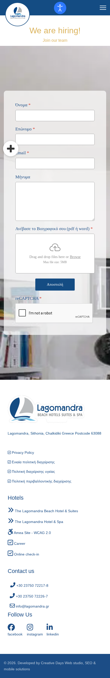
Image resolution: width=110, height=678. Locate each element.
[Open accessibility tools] (60, 8)
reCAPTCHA (28, 298)
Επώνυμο (25, 128)
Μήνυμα (22, 176)
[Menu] (103, 7)
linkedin (53, 634)
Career (19, 543)
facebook (15, 634)
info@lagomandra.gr (32, 606)
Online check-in (26, 554)
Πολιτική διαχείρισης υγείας (33, 471)
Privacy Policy (22, 452)
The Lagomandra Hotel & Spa (38, 522)
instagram (35, 634)
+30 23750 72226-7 (31, 596)
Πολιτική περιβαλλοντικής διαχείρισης (41, 481)
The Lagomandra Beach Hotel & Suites (46, 511)
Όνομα (23, 104)
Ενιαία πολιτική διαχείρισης (33, 462)
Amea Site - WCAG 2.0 (32, 533)
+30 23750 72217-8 (31, 585)
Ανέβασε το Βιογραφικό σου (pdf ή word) (54, 228)
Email (22, 152)
